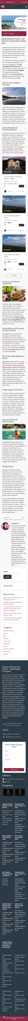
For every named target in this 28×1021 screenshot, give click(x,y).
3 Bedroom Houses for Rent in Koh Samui (20, 922)
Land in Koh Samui (7, 820)
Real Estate (6, 651)
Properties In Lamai (7, 1006)
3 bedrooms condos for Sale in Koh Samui (7, 856)
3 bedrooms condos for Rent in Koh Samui (7, 926)
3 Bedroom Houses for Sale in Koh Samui (20, 854)
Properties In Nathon (20, 972)
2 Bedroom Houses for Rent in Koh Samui (20, 916)
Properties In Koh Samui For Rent (20, 874)
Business (6, 639)
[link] (14, 165)
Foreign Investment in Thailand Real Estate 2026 (12, 603)
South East (5, 882)
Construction (7, 641)
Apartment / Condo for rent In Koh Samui (20, 888)
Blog (4, 636)
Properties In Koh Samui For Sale (20, 806)
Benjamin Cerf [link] (10, 230)
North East (5, 879)
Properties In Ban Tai (20, 955)
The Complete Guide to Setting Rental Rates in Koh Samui (12, 619)
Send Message (14, 770)
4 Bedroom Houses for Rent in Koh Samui (20, 928)
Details (21, 186)
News (5, 646)
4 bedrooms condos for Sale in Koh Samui (7, 862)
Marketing (6, 644)
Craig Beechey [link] (10, 191)
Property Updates (8, 649)
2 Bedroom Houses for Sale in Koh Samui (20, 848)
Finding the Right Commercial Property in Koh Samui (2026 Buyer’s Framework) (12, 609)
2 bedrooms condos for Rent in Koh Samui (7, 920)
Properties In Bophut (7, 963)
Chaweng (8, 342)
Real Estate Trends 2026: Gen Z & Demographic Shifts (13, 599)
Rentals (5, 654)
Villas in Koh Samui (7, 818)
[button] (26, 6)
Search (5, 571)
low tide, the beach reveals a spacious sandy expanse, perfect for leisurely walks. (13, 366)
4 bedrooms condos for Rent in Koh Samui (7, 932)
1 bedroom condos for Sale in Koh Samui (7, 844)
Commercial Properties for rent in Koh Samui (20, 894)
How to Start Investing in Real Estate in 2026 (12, 614)
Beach (5, 633)
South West (5, 884)
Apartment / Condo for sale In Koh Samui (20, 820)
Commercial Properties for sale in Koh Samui (20, 826)
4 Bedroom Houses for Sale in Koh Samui (20, 860)
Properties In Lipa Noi (20, 999)
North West (5, 880)
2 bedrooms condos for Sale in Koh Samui (7, 850)
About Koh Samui (8, 631)
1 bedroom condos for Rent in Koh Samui (7, 914)
